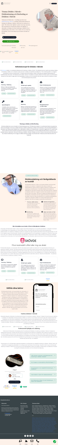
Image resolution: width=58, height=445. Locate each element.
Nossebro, (46, 425)
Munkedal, (43, 425)
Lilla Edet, (43, 424)
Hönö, (48, 423)
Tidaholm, (46, 427)
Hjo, (46, 423)
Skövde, (43, 426)
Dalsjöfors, (39, 422)
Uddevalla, (53, 427)
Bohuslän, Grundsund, (51, 428)
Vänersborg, (45, 428)
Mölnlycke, (39, 425)
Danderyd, (47, 417)
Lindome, (46, 424)
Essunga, (46, 422)
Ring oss (14, 374)
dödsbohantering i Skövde (7, 21)
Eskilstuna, (37, 417)
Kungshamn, (34, 424)
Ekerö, (51, 417)
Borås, (55, 421)
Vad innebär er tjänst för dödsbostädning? (41, 374)
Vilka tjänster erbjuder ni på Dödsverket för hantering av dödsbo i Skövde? (41, 356)
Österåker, (33, 421)
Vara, (37, 428)
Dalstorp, (43, 422)
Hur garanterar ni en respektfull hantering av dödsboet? (42, 368)
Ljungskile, (50, 424)
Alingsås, (45, 421)
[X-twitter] (28, 436)
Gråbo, (55, 422)
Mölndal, (36, 425)
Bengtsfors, (48, 421)
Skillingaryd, (39, 426)
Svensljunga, (38, 427)
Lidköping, (40, 424)
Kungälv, (55, 423)
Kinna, (53, 423)
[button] (50, 3)
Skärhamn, (33, 426)
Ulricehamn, (34, 428)
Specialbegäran (6, 105)
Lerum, (37, 424)
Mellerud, (33, 425)
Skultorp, (45, 426)
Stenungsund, (52, 426)
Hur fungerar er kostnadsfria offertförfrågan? (42, 362)
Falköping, (49, 422)
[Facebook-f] (25, 436)
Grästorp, (33, 423)
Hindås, (44, 423)
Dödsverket (4, 70)
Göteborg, (33, 417)
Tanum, (41, 427)
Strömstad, (34, 427)
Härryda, (50, 423)
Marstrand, (54, 424)
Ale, (42, 421)
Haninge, (53, 417)
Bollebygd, (52, 421)
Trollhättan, (50, 427)
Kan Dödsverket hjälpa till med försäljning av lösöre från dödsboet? (42, 381)
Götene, (52, 422)
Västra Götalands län (38, 421)
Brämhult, (33, 422)
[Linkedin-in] (30, 436)
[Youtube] (33, 436)
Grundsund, (37, 423)
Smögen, (48, 426)
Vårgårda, (39, 428)
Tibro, (43, 427)
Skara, (53, 425)
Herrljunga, (41, 423)
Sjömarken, (50, 425)
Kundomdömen (7, 413)
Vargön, (42, 428)
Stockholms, (41, 417)
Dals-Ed (36, 422)
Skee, (36, 426)
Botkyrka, (44, 417)
